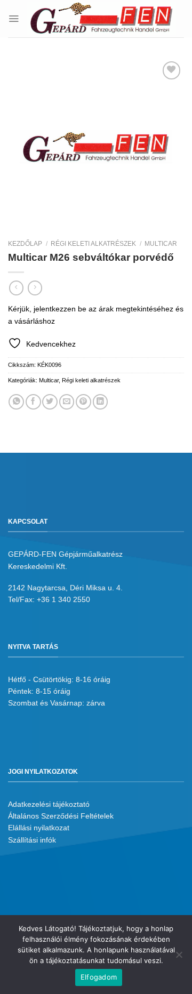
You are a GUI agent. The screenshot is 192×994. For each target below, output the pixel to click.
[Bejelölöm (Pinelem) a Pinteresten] (83, 402)
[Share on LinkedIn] (100, 402)
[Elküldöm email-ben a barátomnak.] (67, 402)
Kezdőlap (25, 243)
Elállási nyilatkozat (38, 827)
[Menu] (13, 18)
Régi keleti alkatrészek (93, 243)
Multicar (161, 243)
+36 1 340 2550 (63, 599)
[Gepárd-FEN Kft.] (101, 18)
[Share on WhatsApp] (16, 402)
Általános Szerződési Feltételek (61, 816)
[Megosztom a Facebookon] (33, 402)
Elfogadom (99, 977)
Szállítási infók (32, 840)
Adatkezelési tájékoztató (49, 804)
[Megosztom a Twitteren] (50, 402)
